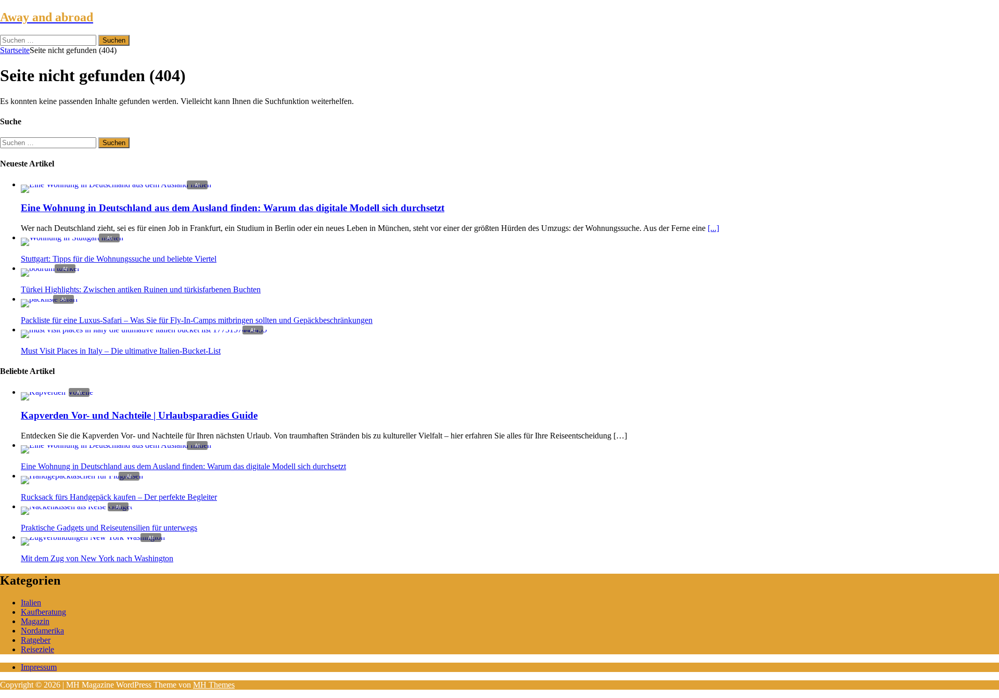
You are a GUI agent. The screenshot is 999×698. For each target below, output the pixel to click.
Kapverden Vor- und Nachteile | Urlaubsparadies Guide (139, 415)
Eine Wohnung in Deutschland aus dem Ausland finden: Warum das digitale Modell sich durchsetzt (232, 207)
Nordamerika (42, 630)
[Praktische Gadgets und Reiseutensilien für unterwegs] (76, 506)
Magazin (35, 621)
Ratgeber (35, 640)
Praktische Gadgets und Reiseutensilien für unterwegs (109, 527)
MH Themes (214, 684)
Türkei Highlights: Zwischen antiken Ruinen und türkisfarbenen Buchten (141, 289)
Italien (31, 602)
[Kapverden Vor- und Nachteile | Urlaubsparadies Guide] (57, 391)
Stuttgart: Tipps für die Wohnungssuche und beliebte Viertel (118, 258)
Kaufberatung (43, 611)
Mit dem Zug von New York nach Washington (97, 558)
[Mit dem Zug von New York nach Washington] (93, 537)
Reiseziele (37, 649)
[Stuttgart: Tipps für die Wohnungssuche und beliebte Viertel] (72, 237)
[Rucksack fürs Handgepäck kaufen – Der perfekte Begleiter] (82, 475)
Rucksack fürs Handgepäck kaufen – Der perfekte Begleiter (119, 497)
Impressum (39, 667)
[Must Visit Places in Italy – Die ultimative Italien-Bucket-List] (144, 329)
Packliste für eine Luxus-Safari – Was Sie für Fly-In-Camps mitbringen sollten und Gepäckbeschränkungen (197, 320)
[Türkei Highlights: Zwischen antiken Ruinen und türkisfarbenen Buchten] (50, 268)
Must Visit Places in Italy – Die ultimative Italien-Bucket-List (121, 350)
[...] (713, 228)
